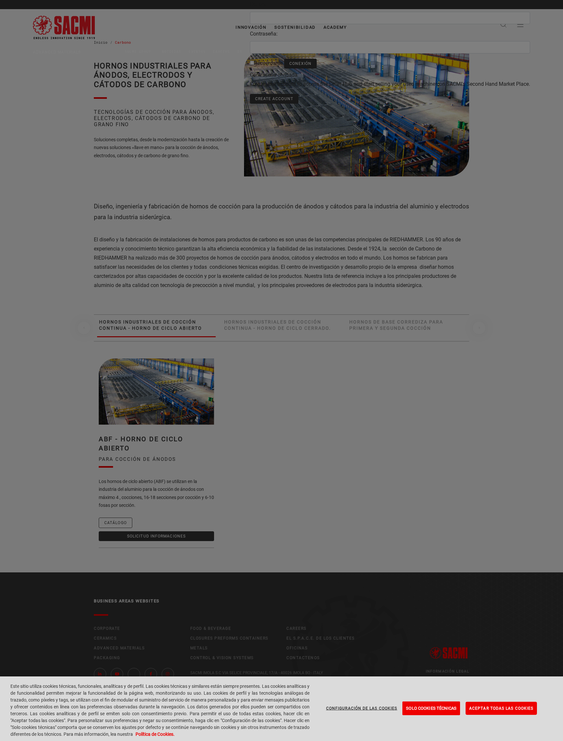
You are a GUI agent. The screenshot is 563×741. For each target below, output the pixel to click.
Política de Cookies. (155, 734)
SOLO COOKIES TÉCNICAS (431, 708)
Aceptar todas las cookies (501, 708)
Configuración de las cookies (361, 708)
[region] (281, 708)
